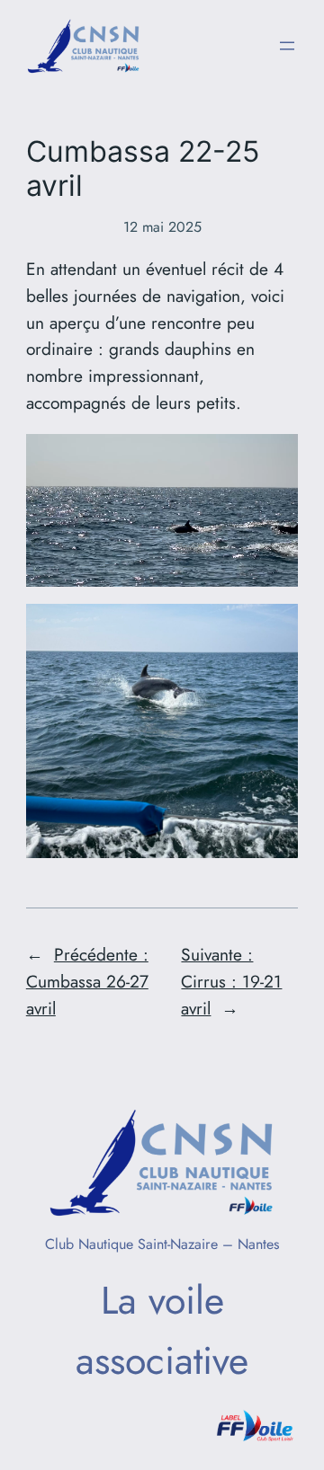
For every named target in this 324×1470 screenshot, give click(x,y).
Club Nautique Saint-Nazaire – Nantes (162, 1244)
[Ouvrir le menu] (287, 46)
